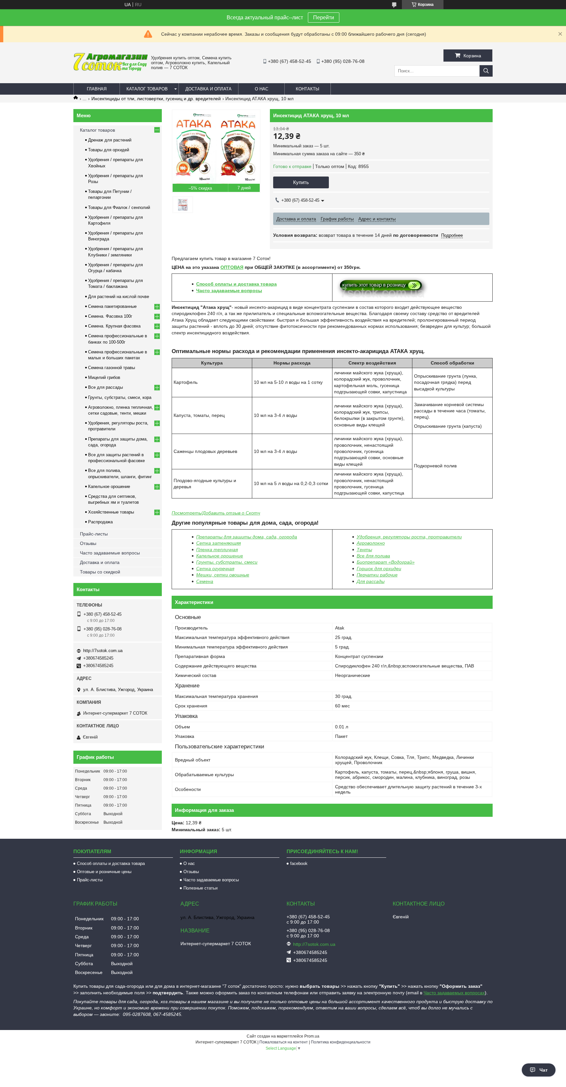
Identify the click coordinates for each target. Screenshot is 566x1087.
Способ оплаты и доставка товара (236, 284)
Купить (301, 182)
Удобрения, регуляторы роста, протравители (409, 536)
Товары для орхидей (108, 149)
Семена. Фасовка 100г (110, 316)
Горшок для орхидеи (379, 568)
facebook (299, 863)
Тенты (364, 549)
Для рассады (371, 581)
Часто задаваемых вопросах (454, 992)
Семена (204, 581)
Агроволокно (371, 543)
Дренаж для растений (109, 140)
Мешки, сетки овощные (222, 574)
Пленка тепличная (217, 549)
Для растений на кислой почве (118, 296)
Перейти (323, 17)
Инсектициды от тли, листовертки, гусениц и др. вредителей (156, 98)
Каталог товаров (147, 88)
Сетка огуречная (215, 568)
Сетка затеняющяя (218, 543)
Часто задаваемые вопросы (229, 290)
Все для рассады (105, 387)
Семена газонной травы (111, 367)
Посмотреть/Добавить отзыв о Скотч (216, 512)
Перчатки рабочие (377, 574)
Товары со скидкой (100, 571)
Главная (96, 88)
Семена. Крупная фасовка (114, 326)
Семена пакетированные (112, 306)
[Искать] (486, 71)
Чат (543, 1070)
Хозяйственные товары (111, 512)
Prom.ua (311, 1036)
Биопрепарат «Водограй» (386, 562)
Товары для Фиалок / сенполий (119, 207)
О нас (261, 88)
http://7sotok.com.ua (103, 650)
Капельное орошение (219, 555)
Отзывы (88, 543)
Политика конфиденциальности (340, 1042)
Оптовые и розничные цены (104, 871)
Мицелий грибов (104, 377)
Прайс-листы (94, 533)
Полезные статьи (200, 888)
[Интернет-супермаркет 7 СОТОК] (110, 69)
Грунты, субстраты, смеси (226, 562)
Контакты (307, 88)
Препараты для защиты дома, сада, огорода (246, 536)
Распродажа (100, 521)
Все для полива (373, 555)
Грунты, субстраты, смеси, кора (119, 397)
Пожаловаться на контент (283, 1042)
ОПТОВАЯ (231, 267)
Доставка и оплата (208, 88)
